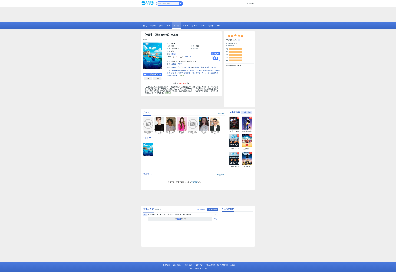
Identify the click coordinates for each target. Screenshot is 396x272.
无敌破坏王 (247, 149)
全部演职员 (221, 113)
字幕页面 (194, 182)
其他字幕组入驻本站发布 (226, 265)
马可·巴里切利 (186, 73)
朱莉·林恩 (213, 67)
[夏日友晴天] (148, 155)
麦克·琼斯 (206, 67)
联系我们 (166, 265)
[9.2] (234, 147)
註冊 (253, 3)
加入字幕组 (177, 265)
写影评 (202, 209)
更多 (157, 209)
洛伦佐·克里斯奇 (213, 73)
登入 (248, 3)
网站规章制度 (210, 265)
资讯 (161, 25)
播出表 (194, 25)
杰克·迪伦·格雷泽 (188, 70)
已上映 (174, 34)
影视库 (176, 25)
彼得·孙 (204, 73)
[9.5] (247, 147)
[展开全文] (168, 93)
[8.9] (247, 164)
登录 (179, 219)
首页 (145, 25)
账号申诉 (199, 265)
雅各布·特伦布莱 (176, 70)
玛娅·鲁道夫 (204, 133)
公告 (202, 25)
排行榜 (185, 25)
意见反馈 (188, 265)
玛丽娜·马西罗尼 (172, 75)
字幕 (168, 25)
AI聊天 (153, 25)
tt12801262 (187, 57)
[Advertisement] (198, 14)
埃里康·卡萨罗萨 (176, 64)
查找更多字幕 (220, 175)
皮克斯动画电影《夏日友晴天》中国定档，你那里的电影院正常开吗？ (170, 214)
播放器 (211, 25)
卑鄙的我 (247, 166)
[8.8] (247, 129)
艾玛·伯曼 (199, 70)
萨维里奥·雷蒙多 (208, 70)
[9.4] (234, 164)
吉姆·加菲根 (196, 73)
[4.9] (234, 129)
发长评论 (213, 209)
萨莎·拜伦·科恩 (176, 73)
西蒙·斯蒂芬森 (197, 67)
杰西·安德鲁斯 (187, 67)
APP (218, 25)
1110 (235, 44)
